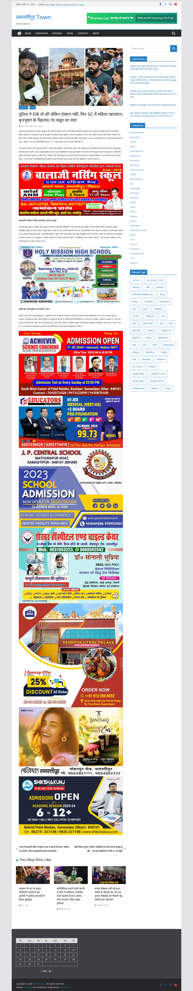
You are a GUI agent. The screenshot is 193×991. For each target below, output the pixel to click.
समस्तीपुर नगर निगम (158, 374)
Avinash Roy (37, 126)
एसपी (148, 287)
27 (65, 959)
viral (132, 258)
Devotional (135, 155)
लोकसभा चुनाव (168, 345)
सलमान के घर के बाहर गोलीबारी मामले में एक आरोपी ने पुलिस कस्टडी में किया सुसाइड (32, 894)
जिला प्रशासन (165, 301)
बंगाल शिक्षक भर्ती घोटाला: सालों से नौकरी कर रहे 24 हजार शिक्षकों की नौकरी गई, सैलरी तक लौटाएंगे (109, 894)
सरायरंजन (155, 388)
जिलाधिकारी (149, 301)
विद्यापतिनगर (150, 352)
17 (38, 954)
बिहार (171, 323)
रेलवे (144, 345)
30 (30, 964)
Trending (134, 249)
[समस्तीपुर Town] (19, 33)
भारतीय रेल (151, 330)
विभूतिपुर (164, 352)
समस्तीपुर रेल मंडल (157, 381)
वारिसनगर (135, 352)
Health (133, 174)
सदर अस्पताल (137, 366)
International (136, 179)
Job (131, 183)
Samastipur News (155, 280)
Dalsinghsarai (136, 151)
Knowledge (135, 188)
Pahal (70, 33)
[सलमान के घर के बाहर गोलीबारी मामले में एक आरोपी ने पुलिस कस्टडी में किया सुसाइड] (33, 868)
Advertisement (137, 132)
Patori (132, 207)
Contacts (83, 33)
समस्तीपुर (152, 366)
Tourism (134, 244)
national (136, 280)
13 (65, 950)
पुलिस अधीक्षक (148, 323)
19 (55, 954)
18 (46, 954)
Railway (133, 216)
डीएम (134, 309)
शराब (134, 359)
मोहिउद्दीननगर (163, 337)
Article (133, 141)
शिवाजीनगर (161, 359)
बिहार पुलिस (136, 330)
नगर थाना (135, 316)
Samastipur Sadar (138, 230)
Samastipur (41, 33)
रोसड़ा (154, 345)
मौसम (134, 345)
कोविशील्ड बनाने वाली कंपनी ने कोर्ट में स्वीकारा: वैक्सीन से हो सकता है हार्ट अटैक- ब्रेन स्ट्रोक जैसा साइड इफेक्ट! (71, 896)
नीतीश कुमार (150, 316)
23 (30, 959)
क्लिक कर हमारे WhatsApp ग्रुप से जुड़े (155, 18)
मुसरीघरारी (136, 337)
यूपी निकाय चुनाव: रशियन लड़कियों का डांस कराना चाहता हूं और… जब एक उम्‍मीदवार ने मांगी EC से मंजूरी (98, 848)
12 (55, 950)
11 (46, 950)
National (57, 33)
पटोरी (163, 316)
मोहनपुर (149, 337)
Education (134, 160)
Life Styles (134, 193)
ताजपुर (145, 309)
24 (38, 959)
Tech (132, 239)
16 (30, 954)
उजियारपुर (136, 287)
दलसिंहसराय (158, 309)
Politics (133, 211)
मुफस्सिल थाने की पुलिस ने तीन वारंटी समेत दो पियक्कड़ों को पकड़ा (153, 105)
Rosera (133, 221)
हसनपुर (167, 388)
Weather (134, 263)
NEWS (33, 108)
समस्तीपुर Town (33, 17)
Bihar (28, 33)
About (96, 33)
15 (20, 954)
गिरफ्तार (135, 301)
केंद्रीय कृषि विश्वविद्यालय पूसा (142, 294)
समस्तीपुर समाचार (138, 388)
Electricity (134, 165)
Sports (133, 235)
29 (20, 964)
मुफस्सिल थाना (167, 330)
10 (38, 950)
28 (73, 959)
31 (38, 964)
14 (73, 950)
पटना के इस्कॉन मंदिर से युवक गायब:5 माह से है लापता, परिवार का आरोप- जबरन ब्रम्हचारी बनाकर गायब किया (44, 848)
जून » (50, 971)
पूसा (161, 323)
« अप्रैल (44, 971)
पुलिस (134, 323)
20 (65, 954)
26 (55, 959)
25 (46, 959)
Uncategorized (137, 253)
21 (73, 954)
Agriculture (135, 137)
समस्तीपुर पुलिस (138, 381)
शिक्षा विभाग (146, 359)
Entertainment (137, 169)
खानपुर (162, 294)
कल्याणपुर (159, 287)
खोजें (174, 48)
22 (20, 959)
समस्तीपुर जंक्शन (138, 374)
